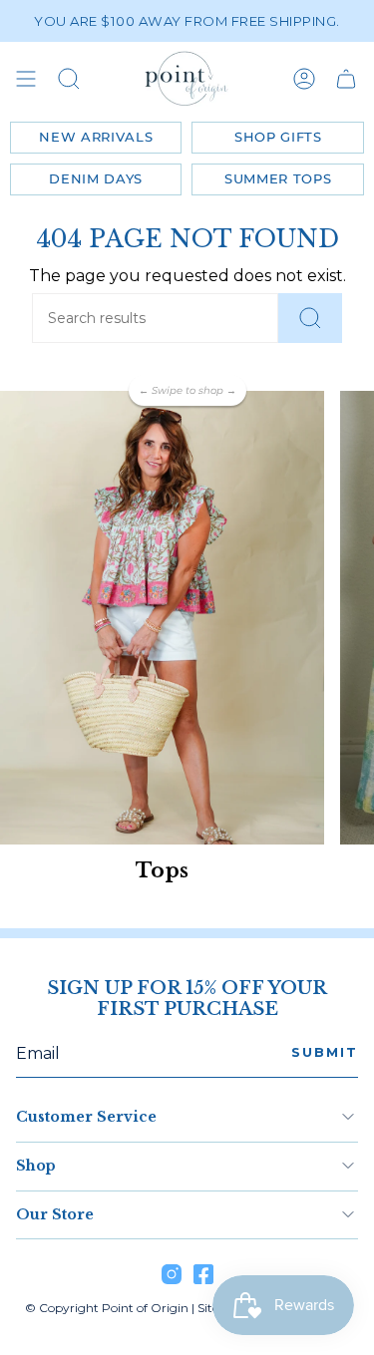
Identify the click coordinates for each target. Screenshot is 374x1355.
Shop (36, 1166)
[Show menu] (26, 79)
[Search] (310, 318)
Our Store (55, 1214)
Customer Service (86, 1117)
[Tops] (162, 618)
